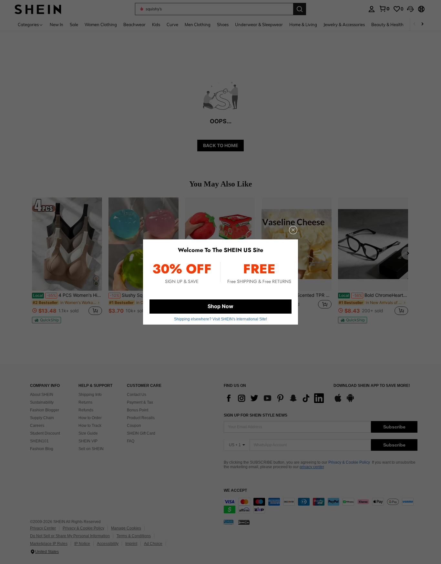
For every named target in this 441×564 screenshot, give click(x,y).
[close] (293, 230)
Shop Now (220, 306)
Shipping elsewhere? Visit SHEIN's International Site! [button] (220, 319)
